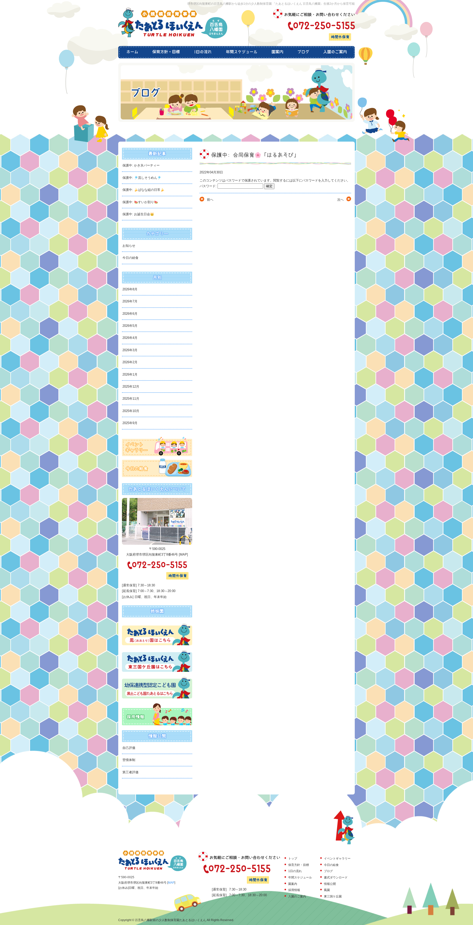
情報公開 (330, 884)
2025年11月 (130, 398)
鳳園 (327, 890)
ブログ (303, 52)
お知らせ (128, 246)
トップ (292, 858)
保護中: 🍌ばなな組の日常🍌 (143, 190)
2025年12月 (130, 386)
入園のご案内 (335, 52)
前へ (210, 199)
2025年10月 (130, 411)
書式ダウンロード (336, 877)
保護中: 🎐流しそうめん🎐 (141, 178)
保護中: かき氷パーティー (141, 165)
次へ (340, 199)
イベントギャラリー (337, 858)
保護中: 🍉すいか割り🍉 (140, 202)
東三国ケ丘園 (333, 896)
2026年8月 (129, 289)
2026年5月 (129, 326)
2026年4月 (129, 338)
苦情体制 (128, 760)
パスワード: (209, 186)
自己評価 (128, 748)
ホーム (131, 52)
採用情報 (294, 890)
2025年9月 (129, 423)
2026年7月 (129, 301)
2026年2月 (129, 362)
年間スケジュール (241, 52)
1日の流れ (203, 52)
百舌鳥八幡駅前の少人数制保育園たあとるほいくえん (170, 920)
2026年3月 (129, 350)
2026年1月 (129, 374)
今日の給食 (130, 258)
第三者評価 (130, 772)
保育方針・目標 (166, 52)
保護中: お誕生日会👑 (138, 214)
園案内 (277, 52)
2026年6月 (129, 313)
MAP (183, 554)
